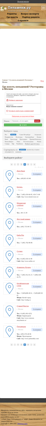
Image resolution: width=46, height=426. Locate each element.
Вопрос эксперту (30, 13)
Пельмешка (21, 326)
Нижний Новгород (35, 139)
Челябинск (19, 144)
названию (18, 152)
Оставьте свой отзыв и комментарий (21, 111)
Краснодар (13, 139)
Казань (39, 137)
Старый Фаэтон (23, 306)
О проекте (23, 20)
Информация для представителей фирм (23, 116)
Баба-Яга (20, 235)
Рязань (39, 141)
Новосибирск (9, 141)
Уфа (13, 144)
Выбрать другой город (32, 144)
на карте (24, 125)
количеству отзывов (33, 149)
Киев (6, 139)
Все (6, 134)
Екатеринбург (29, 137)
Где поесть (12, 17)
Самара (7, 144)
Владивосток (9, 137)
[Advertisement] (23, 54)
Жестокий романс (23, 219)
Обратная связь (22, 424)
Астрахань (37, 134)
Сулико (19, 251)
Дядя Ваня (21, 171)
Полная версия (23, 2)
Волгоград (19, 137)
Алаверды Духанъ (24, 267)
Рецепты (12, 13)
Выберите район (13, 157)
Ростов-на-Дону (28, 141)
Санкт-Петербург (24, 134)
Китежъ (19, 187)
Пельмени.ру (19, 7)
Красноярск (23, 139)
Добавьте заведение (16, 100)
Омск (18, 141)
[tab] (13, 157)
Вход (42, 81)
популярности (9, 152)
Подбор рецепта (31, 17)
